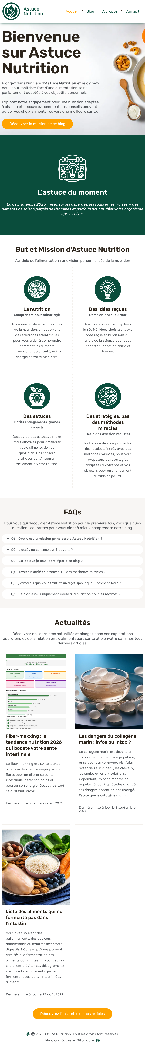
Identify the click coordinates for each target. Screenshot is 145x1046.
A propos (109, 11)
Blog (90, 11)
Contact (132, 11)
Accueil (72, 11)
